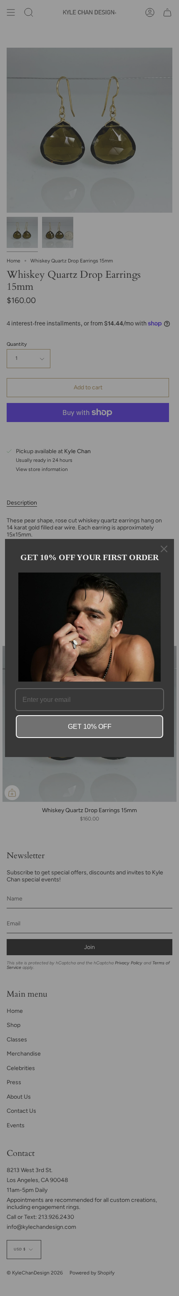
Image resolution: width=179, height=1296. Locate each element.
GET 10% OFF (90, 726)
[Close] (164, 549)
